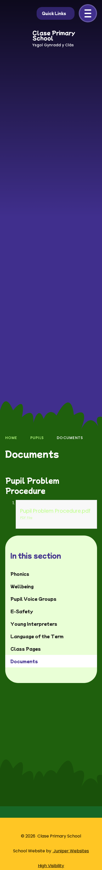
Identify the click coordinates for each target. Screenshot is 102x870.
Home (11, 437)
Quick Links (54, 13)
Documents (70, 437)
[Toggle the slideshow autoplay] (92, 393)
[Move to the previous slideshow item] (64, 393)
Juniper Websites (70, 851)
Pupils (37, 437)
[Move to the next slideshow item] (78, 393)
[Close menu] (88, 13)
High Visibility (51, 866)
